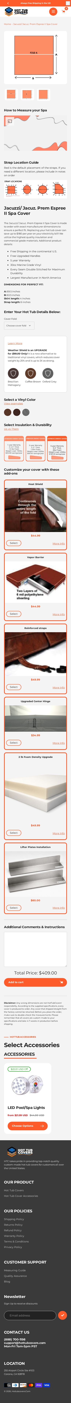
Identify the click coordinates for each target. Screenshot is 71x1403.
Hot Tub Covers (14, 1190)
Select (14, 543)
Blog (7, 1281)
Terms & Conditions (16, 1241)
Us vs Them (11, 429)
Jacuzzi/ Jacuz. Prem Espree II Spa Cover (35, 24)
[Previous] (8, 3)
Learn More (15, 343)
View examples (13, 403)
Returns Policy (13, 1224)
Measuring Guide (15, 1270)
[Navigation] (53, 12)
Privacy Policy (13, 1247)
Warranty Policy (14, 1236)
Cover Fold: (10, 318)
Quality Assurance (15, 1276)
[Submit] (62, 1315)
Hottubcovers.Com (21, 1391)
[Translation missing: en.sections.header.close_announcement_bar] (68, 3)
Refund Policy (13, 1230)
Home (7, 24)
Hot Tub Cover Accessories (21, 1196)
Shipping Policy (14, 1219)
